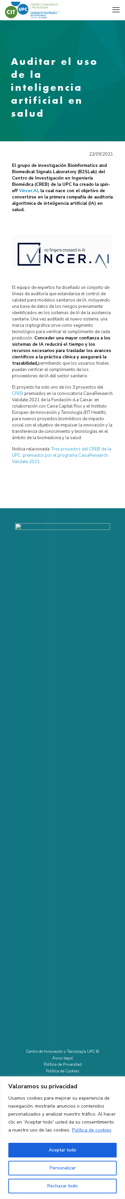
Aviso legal (62, 1058)
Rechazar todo (62, 1186)
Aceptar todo (62, 1150)
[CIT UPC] (32, 10)
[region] (62, 1137)
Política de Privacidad (63, 1064)
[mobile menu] (116, 10)
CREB (17, 394)
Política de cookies (91, 1130)
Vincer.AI (28, 191)
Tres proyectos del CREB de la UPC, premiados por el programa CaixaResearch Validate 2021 (61, 455)
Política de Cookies (62, 1071)
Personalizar (63, 1168)
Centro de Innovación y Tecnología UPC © (62, 1051)
